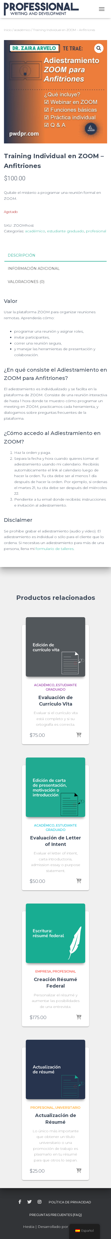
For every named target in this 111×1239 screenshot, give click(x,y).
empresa (43, 971)
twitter (29, 1202)
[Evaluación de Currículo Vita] (55, 647)
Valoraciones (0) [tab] (26, 281)
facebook (20, 1202)
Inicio (8, 30)
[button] (99, 48)
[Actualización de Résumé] (55, 1069)
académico (22, 30)
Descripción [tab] (21, 255)
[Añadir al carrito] (78, 735)
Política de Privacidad (70, 1202)
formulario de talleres (55, 548)
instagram (39, 1202)
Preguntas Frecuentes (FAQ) (55, 1215)
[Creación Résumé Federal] (55, 933)
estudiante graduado (65, 231)
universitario (68, 1108)
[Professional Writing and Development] (43, 9)
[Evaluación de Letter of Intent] (55, 787)
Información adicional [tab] (34, 268)
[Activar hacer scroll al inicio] (100, 1228)
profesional (96, 231)
